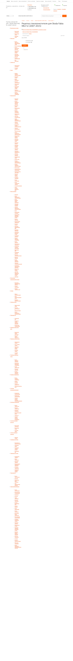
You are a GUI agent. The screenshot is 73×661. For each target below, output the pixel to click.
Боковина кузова (16, 77)
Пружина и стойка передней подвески (17, 322)
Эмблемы (16, 276)
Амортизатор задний (17, 342)
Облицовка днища (17, 85)
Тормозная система (14, 453)
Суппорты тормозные (17, 468)
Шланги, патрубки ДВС (17, 58)
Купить (24, 45)
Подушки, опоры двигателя (16, 336)
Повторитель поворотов (17, 244)
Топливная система (14, 439)
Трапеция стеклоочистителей (18, 264)
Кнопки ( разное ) (16, 506)
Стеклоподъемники (18, 185)
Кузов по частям (16, 224)
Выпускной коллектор (17, 32)
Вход (59, 1)
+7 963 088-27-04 (31, 6)
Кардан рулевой (16, 382)
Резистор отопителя (16, 537)
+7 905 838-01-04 (31, 8)
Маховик (16, 478)
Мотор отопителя (16, 511)
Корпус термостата (17, 406)
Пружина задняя (16, 351)
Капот (16, 210)
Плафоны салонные (16, 178)
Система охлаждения (14, 402)
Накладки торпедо (16, 149)
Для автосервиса (46, 9)
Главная (23, 20)
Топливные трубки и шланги (17, 448)
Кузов (11, 70)
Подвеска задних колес (15, 338)
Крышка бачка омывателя (17, 222)
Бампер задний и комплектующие (18, 74)
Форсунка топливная (17, 543)
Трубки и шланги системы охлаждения (17, 418)
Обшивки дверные (16, 155)
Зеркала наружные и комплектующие (18, 208)
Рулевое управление (14, 374)
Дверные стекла (16, 438)
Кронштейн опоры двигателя (17, 333)
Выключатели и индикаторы (17, 493)
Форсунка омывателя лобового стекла (17, 274)
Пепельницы (17, 167)
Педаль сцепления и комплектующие (18, 161)
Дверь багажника (16, 80)
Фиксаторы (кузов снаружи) (17, 270)
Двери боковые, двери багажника (16, 201)
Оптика (11, 290)
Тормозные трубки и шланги (17, 470)
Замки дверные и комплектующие (18, 119)
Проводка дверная (16, 523)
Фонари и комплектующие (18, 300)
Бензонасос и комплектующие (18, 443)
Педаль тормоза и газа (17, 289)
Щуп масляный (16, 61)
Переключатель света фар (18, 172)
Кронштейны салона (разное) (17, 136)
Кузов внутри (13, 95)
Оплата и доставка (31, 1)
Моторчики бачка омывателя (17, 514)
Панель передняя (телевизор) (17, 93)
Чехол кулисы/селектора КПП (16, 189)
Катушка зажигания (16, 501)
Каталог (8, 1)
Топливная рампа (17, 446)
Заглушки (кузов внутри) (17, 117)
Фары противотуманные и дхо (18, 297)
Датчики (16, 496)
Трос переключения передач (17, 484)
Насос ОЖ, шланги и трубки (17, 51)
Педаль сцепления (17, 287)
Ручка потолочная (17, 180)
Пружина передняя (16, 369)
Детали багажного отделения (17, 111)
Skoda (32, 20)
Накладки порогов (16, 143)
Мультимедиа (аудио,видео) (17, 517)
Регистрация (64, 1)
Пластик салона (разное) (16, 175)
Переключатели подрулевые (18, 170)
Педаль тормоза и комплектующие (18, 165)
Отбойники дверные (17, 236)
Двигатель (12, 38)
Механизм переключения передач (17, 283)
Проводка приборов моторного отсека (16, 529)
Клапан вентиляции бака (17, 503)
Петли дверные (16, 242)
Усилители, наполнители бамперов (17, 266)
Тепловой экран (16, 37)
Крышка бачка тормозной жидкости (17, 464)
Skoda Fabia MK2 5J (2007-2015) (41, 20)
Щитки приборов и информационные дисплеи (18, 547)
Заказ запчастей (48, 1)
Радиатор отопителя (16, 411)
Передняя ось (13, 315)
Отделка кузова (13, 302)
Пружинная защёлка (17, 253)
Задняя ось (12, 62)
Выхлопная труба (17, 34)
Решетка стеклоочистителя (18, 255)
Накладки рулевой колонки (16, 146)
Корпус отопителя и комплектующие (18, 133)
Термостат (17, 415)
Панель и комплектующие (18, 90)
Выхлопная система (14, 28)
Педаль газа (17, 159)
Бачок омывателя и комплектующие (18, 197)
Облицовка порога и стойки (17, 87)
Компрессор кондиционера (17, 396)
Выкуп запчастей (14, 1)
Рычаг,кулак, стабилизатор (17, 326)
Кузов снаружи (13, 191)
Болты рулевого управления (17, 378)
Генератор (16, 494)
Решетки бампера (16, 258)
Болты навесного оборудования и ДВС (17, 43)
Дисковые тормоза (16, 462)
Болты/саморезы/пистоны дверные (17, 103)
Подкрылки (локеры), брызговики (17, 247)
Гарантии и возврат (40, 1)
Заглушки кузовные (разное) (16, 204)
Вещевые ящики (16, 106)
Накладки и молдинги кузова (17, 233)
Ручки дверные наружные (16, 260)
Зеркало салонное (16, 123)
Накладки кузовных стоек (16, 140)
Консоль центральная (17, 82)
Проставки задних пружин (17, 347)
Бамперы (16, 194)
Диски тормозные (17, 459)
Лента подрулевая (17, 509)
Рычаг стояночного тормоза (17, 183)
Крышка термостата (17, 408)
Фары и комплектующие (18, 294)
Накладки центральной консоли (17, 152)
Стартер (16, 538)
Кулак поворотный (17, 367)
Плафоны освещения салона (17, 520)
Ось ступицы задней (17, 345)
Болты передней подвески (16, 360)
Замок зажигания (16, 498)
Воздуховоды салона (17, 109)
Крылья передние (16, 219)
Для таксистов (46, 7)
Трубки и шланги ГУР (17, 384)
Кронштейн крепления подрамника (17, 364)
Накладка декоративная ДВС (17, 227)
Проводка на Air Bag (17, 526)
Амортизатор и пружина (17, 66)
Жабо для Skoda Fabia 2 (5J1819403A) (30, 31)
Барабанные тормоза (17, 457)
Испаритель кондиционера (17, 394)
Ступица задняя (16, 68)
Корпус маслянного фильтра (17, 48)
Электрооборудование (14, 486)
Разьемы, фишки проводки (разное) (16, 533)
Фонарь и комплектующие (18, 541)
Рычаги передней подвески (16, 372)
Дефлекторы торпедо (17, 114)
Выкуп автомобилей (23, 1)
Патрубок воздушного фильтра (17, 55)
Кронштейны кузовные (17, 213)
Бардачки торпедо (16, 99)
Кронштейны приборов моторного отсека (17, 216)
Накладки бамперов (16, 230)
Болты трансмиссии (17, 477)
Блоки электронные (17, 490)
